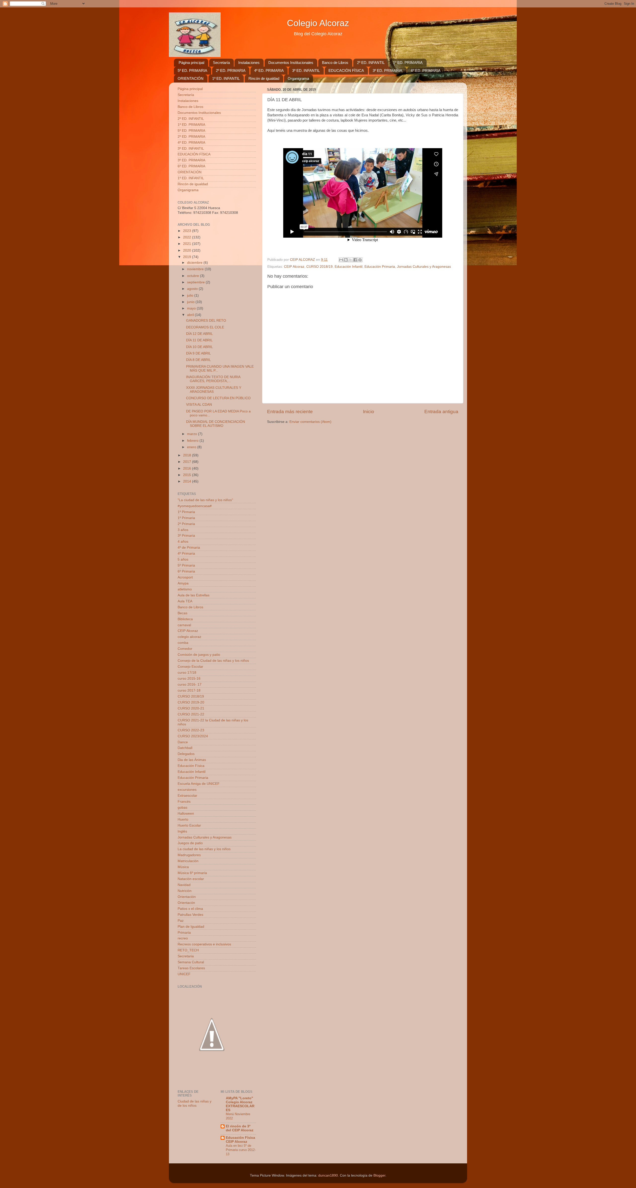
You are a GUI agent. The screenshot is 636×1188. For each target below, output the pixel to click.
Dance (183, 742)
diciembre (195, 262)
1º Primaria (186, 518)
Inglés (182, 831)
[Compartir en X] (350, 259)
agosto (193, 289)
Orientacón (186, 903)
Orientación (187, 897)
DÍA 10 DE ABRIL (199, 347)
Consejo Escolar (190, 666)
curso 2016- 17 (189, 684)
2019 (187, 257)
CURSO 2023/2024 (193, 736)
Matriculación (188, 861)
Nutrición (185, 891)
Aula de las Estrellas (193, 595)
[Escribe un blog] (345, 259)
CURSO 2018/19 (319, 266)
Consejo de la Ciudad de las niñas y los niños (213, 660)
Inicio (368, 411)
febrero (193, 440)
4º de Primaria (189, 547)
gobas (182, 807)
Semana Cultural (191, 962)
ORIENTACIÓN (190, 78)
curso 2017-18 (189, 690)
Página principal (191, 62)
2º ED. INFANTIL (371, 62)
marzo (192, 434)
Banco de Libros (335, 62)
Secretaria (186, 956)
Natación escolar (191, 879)
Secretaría (221, 62)
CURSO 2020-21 (191, 708)
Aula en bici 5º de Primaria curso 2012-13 (241, 1150)
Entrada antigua (441, 411)
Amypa (183, 583)
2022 (187, 237)
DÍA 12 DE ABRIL (199, 334)
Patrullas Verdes (190, 915)
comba (183, 643)
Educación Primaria (379, 266)
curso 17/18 (187, 672)
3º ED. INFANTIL (306, 70)
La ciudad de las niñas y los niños (204, 849)
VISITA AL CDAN (199, 404)
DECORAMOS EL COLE (205, 327)
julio (190, 295)
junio (191, 302)
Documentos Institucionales (290, 62)
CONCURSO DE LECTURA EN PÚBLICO (218, 398)
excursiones (187, 790)
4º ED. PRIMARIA (269, 70)
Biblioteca (185, 619)
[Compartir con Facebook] (355, 259)
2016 (187, 468)
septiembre (196, 282)
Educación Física (191, 766)
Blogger (379, 1175)
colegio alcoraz (189, 637)
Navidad (184, 885)
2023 (187, 231)
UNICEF (184, 974)
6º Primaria (186, 571)
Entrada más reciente (290, 411)
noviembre (196, 269)
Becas (182, 613)
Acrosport (185, 577)
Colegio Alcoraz (318, 23)
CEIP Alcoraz (294, 266)
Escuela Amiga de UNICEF (199, 784)
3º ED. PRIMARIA (387, 70)
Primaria (184, 932)
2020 (187, 250)
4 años (183, 541)
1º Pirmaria (186, 512)
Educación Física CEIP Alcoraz (240, 1140)
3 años (183, 530)
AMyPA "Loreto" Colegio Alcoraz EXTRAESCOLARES (240, 1104)
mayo (192, 308)
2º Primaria (186, 524)
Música (183, 867)
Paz (181, 921)
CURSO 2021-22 (191, 714)
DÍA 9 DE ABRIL (198, 353)
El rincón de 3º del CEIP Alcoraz (239, 1128)
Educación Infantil (348, 266)
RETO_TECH (188, 950)
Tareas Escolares (191, 968)
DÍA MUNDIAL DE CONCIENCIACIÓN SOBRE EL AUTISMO (215, 424)
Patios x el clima (190, 909)
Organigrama (298, 78)
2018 (187, 455)
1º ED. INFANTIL (226, 78)
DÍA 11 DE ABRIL (199, 340)
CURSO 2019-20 (191, 702)
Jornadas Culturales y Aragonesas (424, 266)
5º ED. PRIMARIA (192, 70)
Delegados (186, 754)
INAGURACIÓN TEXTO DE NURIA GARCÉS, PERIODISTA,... (213, 379)
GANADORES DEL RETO (206, 320)
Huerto (183, 819)
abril (191, 315)
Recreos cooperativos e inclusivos (204, 944)
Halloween (186, 813)
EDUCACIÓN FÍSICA (346, 70)
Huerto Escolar (189, 825)
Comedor (185, 649)
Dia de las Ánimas (192, 760)
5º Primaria (186, 565)
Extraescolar (187, 795)
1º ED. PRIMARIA (408, 62)
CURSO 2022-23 (191, 730)
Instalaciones (249, 62)
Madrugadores (189, 855)
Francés (184, 801)
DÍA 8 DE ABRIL (198, 360)
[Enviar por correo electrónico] (341, 259)
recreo (183, 938)
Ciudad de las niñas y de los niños (194, 1103)
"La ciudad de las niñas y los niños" (205, 500)
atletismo (185, 589)
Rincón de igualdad (263, 78)
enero (192, 447)
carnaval (184, 625)
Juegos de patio (190, 843)
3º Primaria (186, 535)
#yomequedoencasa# (195, 506)
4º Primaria (186, 553)
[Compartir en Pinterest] (360, 259)
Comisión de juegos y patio (199, 655)
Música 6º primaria (192, 873)
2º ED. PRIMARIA (230, 70)
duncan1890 (328, 1175)
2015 (187, 475)
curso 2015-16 (189, 678)
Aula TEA (185, 601)
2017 (187, 462)
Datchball (185, 748)
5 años (183, 559)
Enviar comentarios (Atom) (310, 422)
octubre (193, 276)
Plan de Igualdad (191, 926)
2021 (187, 244)
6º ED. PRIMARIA (425, 70)
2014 (187, 481)
